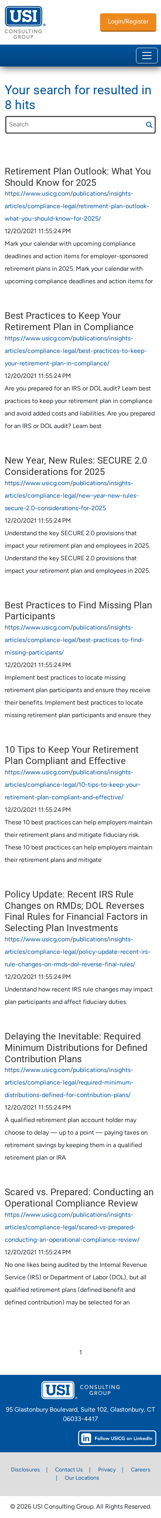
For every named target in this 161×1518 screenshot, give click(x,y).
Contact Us (69, 1470)
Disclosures (25, 1470)
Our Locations (82, 1478)
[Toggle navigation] (147, 55)
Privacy (107, 1470)
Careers (140, 1470)
